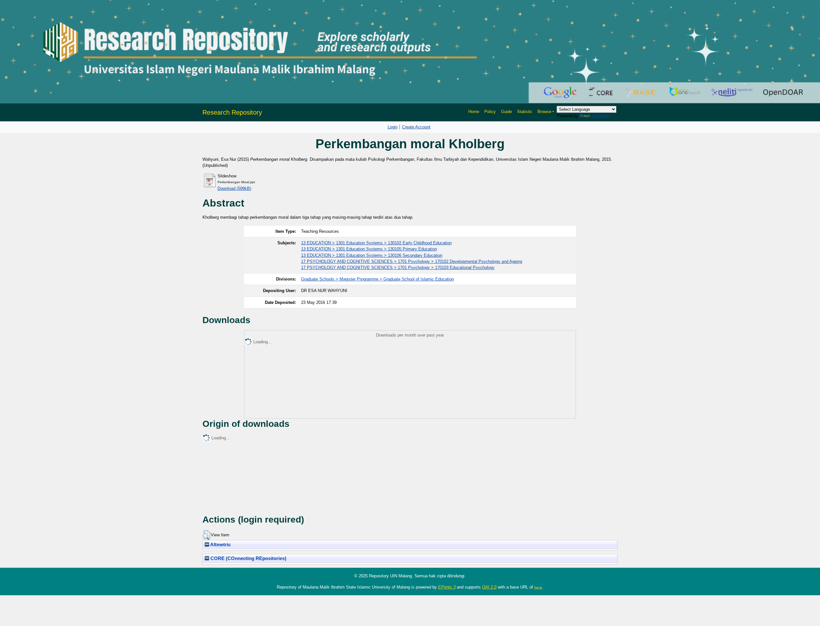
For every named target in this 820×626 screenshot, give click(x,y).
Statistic (524, 111)
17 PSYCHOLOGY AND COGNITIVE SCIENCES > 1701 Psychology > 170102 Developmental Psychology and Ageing (411, 261)
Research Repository (232, 112)
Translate (600, 115)
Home (473, 111)
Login (393, 127)
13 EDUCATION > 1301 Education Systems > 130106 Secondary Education (371, 255)
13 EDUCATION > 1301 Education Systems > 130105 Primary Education (369, 249)
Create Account (416, 127)
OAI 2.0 (489, 587)
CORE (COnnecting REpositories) (247, 558)
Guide (506, 111)
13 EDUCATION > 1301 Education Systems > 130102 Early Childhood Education (376, 242)
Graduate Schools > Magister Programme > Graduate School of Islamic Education (377, 279)
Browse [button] (544, 111)
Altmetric (220, 544)
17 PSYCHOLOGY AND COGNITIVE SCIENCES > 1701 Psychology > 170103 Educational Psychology (398, 267)
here (538, 587)
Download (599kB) (234, 188)
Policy (490, 111)
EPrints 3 (446, 587)
